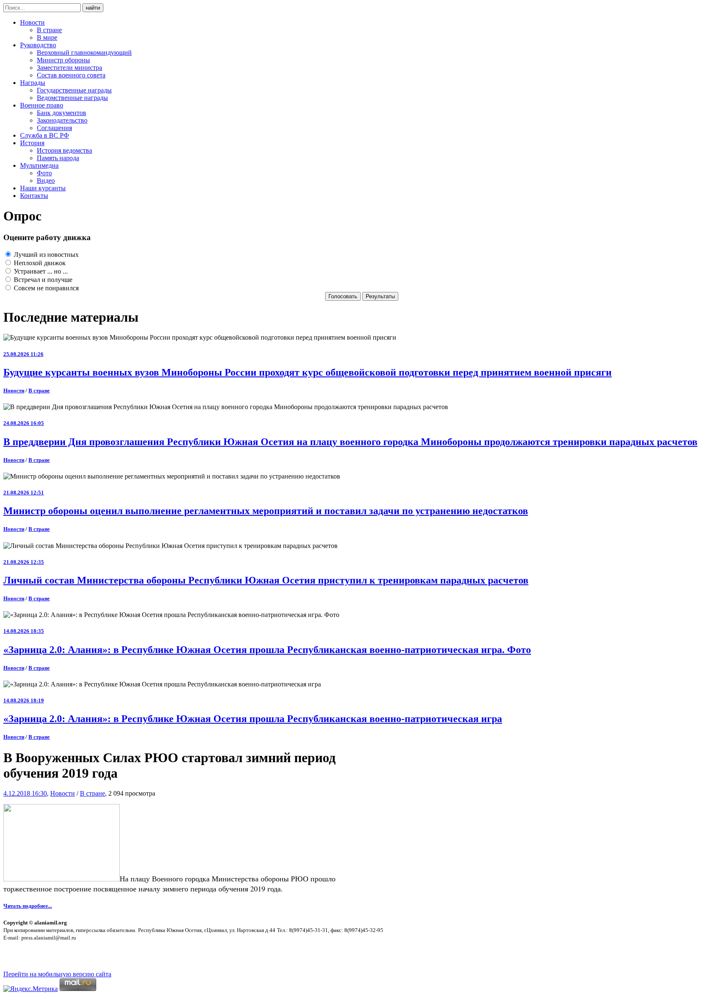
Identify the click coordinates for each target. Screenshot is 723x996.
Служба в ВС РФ (44, 135)
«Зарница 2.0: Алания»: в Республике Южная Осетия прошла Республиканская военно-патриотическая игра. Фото (267, 649)
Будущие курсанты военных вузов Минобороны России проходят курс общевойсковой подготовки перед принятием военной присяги (307, 372)
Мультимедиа (39, 165)
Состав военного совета (71, 75)
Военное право (41, 105)
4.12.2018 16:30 (25, 793)
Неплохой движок (39, 262)
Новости (32, 22)
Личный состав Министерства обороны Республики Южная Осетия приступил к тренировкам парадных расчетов (265, 580)
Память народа (58, 157)
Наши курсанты (43, 188)
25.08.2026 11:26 (23, 354)
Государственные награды (74, 90)
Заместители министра (69, 67)
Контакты (34, 195)
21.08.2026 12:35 (23, 562)
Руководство (38, 45)
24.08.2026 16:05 (23, 423)
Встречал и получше (42, 279)
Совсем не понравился (45, 288)
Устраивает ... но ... (40, 271)
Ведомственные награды (72, 97)
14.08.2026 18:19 (23, 700)
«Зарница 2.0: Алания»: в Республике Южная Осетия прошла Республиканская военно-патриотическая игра (252, 718)
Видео (46, 180)
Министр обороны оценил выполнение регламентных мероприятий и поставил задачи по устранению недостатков (265, 510)
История (32, 142)
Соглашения (54, 127)
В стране (49, 29)
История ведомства (64, 150)
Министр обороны (63, 60)
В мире (47, 37)
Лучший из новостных (45, 254)
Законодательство (62, 120)
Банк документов (61, 112)
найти (93, 8)
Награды (32, 82)
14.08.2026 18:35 (23, 631)
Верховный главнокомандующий (84, 52)
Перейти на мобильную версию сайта (57, 974)
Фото (44, 173)
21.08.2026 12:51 (23, 492)
